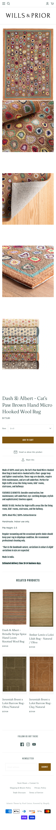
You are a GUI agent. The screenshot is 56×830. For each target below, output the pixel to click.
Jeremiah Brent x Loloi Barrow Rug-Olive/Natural (13, 703)
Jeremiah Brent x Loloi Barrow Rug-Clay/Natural (40, 703)
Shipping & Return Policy (20, 788)
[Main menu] (3, 3)
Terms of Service (36, 792)
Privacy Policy (40, 788)
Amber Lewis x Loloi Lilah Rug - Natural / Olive (41, 638)
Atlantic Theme (12, 803)
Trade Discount (19, 792)
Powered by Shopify (41, 803)
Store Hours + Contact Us (28, 783)
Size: (4, 428)
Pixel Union (27, 803)
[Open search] (8, 3)
